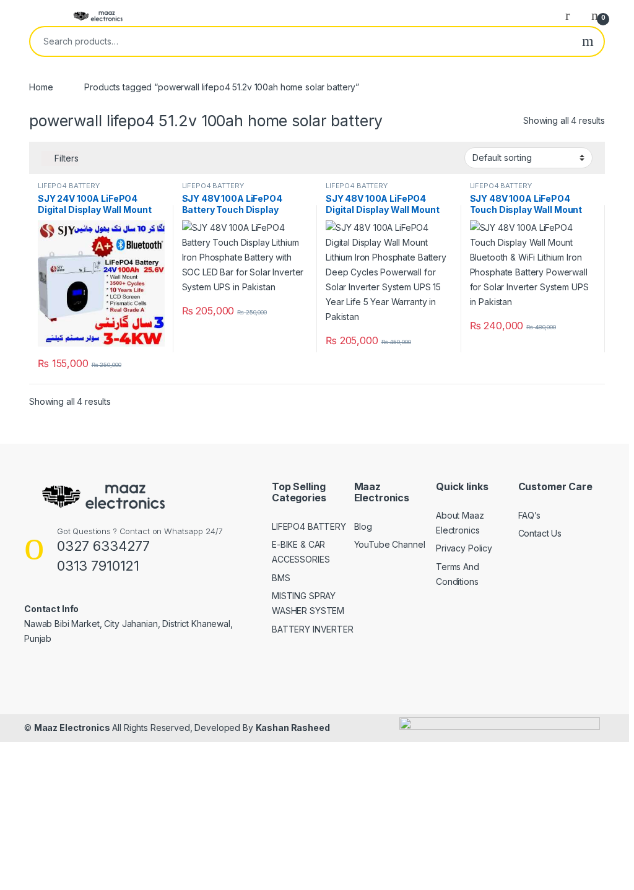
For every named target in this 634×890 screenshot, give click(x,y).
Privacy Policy (464, 548)
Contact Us (540, 533)
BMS (281, 577)
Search (588, 41)
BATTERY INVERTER (313, 629)
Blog (363, 526)
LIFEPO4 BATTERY (69, 185)
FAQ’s (529, 515)
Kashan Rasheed (293, 727)
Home (41, 87)
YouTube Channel (389, 544)
